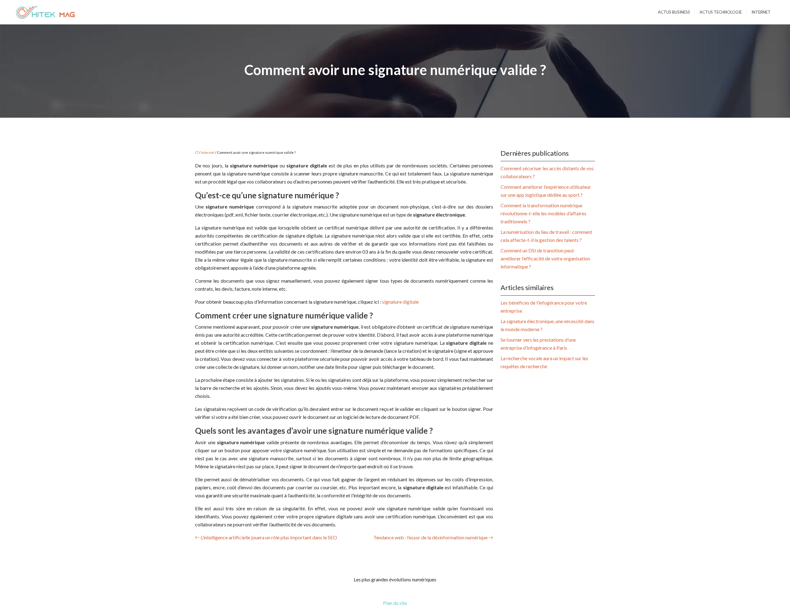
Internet (761, 12)
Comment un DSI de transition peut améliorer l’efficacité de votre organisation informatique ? (545, 258)
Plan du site (395, 603)
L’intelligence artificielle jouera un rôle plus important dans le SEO (269, 537)
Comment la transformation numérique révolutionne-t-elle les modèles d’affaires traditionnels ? (543, 213)
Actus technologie (721, 12)
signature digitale (400, 302)
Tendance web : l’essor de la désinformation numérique (430, 537)
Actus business (674, 12)
